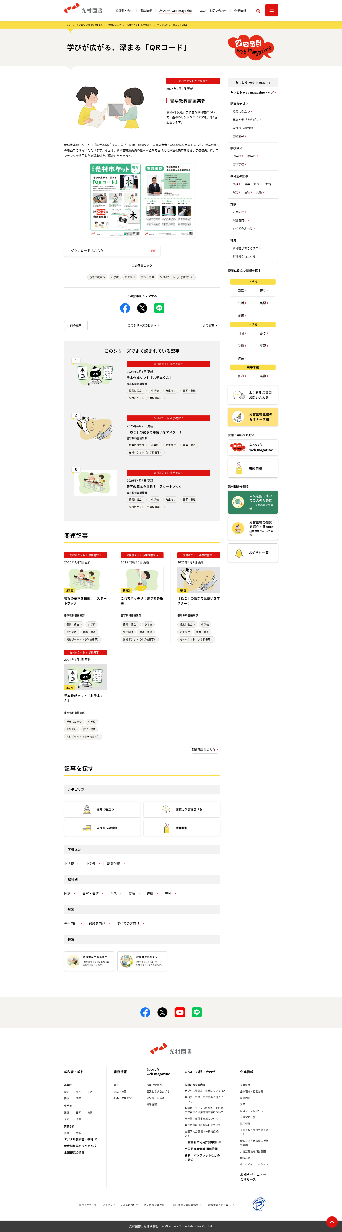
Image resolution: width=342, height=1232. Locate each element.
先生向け (130, 277)
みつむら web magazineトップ (252, 92)
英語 (235, 192)
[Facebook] (125, 308)
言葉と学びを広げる (246, 119)
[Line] (159, 308)
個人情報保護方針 (154, 1205)
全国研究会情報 (74, 1152)
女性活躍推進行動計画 (253, 1151)
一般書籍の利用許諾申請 (201, 1142)
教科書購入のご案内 (219, 1205)
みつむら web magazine (176, 10)
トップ (67, 25)
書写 (263, 290)
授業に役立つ (114, 25)
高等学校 (238, 164)
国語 (235, 184)
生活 (268, 184)
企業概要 (245, 1085)
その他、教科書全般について (201, 1118)
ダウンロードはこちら (87, 250)
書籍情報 (146, 10)
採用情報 (245, 1123)
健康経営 (245, 1158)
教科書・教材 (124, 10)
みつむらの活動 (243, 128)
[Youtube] (180, 1012)
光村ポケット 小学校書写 (139, 25)
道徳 (247, 192)
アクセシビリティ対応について (120, 1205)
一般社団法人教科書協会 (184, 1205)
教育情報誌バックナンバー (81, 1146)
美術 (259, 192)
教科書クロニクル (244, 256)
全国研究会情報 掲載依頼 (201, 1148)
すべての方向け (242, 228)
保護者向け (240, 220)
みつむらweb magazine (158, 1071)
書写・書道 (147, 277)
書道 (241, 376)
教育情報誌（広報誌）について (203, 1125)
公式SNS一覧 (248, 1117)
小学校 (115, 277)
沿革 (242, 1104)
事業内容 (245, 1098)
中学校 (252, 156)
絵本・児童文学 (123, 1098)
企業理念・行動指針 (251, 1091)
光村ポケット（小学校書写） (176, 277)
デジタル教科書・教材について (203, 1091)
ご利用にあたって (86, 1205)
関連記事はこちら (203, 749)
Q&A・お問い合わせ (213, 10)
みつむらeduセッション (254, 1164)
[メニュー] (271, 10)
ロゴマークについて (251, 1111)
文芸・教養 (120, 1091)
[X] (142, 308)
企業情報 (240, 10)
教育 (116, 1085)
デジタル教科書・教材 (78, 1139)
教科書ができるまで (246, 248)
